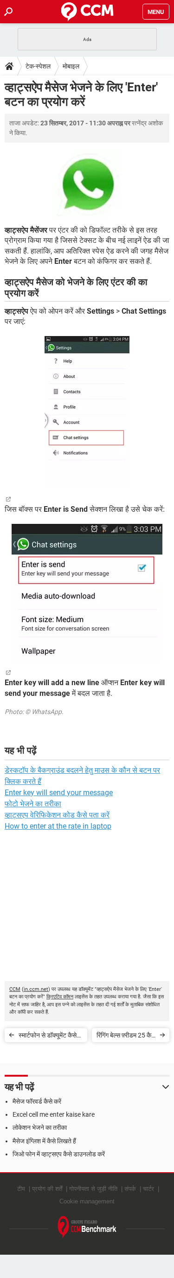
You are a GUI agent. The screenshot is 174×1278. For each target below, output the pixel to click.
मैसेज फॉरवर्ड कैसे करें (37, 1101)
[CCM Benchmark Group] (87, 1227)
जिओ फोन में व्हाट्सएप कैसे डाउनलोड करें (59, 1154)
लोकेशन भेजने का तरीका (40, 1127)
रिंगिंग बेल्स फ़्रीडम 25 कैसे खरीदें (126, 1036)
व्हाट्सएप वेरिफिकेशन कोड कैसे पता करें (57, 815)
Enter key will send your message (59, 792)
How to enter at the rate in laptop (58, 826)
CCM (14, 989)
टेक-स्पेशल (38, 66)
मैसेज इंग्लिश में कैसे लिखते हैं (44, 1141)
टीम (21, 1188)
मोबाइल (71, 66)
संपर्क (130, 1188)
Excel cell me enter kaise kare (54, 1114)
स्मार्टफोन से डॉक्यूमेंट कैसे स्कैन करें (48, 1036)
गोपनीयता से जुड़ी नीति (93, 1188)
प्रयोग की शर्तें (47, 1188)
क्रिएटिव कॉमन (59, 997)
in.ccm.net (36, 989)
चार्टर (148, 1188)
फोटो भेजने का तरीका (33, 803)
